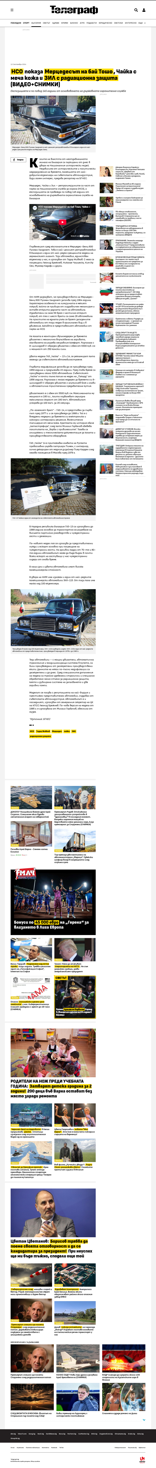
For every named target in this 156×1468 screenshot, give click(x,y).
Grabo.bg (131, 1434)
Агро (82, 23)
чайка (67, 731)
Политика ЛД (132, 1447)
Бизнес (74, 23)
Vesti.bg (40, 1434)
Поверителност (120, 1447)
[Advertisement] (53, 760)
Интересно (130, 23)
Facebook (54, 1447)
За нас (13, 1447)
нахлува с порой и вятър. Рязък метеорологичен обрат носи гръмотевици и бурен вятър (31, 1292)
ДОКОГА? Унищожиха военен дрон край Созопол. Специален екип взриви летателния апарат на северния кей (30, 814)
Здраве (55, 23)
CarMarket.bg (83, 1434)
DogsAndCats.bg (106, 1434)
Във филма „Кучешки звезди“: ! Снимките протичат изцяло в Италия (73, 1167)
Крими (64, 23)
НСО (32, 731)
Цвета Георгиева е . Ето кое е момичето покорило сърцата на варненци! (74, 1132)
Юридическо (105, 23)
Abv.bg (13, 1434)
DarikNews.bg (51, 1434)
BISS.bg (94, 1434)
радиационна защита (40, 736)
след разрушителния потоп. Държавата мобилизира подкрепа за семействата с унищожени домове (27, 1329)
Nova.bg (62, 1434)
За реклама (20, 1447)
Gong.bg (32, 1434)
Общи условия (35, 1461)
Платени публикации (33, 1447)
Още (140, 23)
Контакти (45, 1447)
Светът (46, 23)
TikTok (61, 1447)
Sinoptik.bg (15, 1438)
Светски (118, 23)
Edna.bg (140, 1434)
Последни (16, 23)
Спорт (26, 23)
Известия (142, 1447)
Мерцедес (57, 731)
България (36, 23)
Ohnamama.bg (120, 1434)
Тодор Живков (43, 731)
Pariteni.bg (71, 1434)
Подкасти (91, 23)
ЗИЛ (74, 731)
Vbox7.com (22, 1434)
